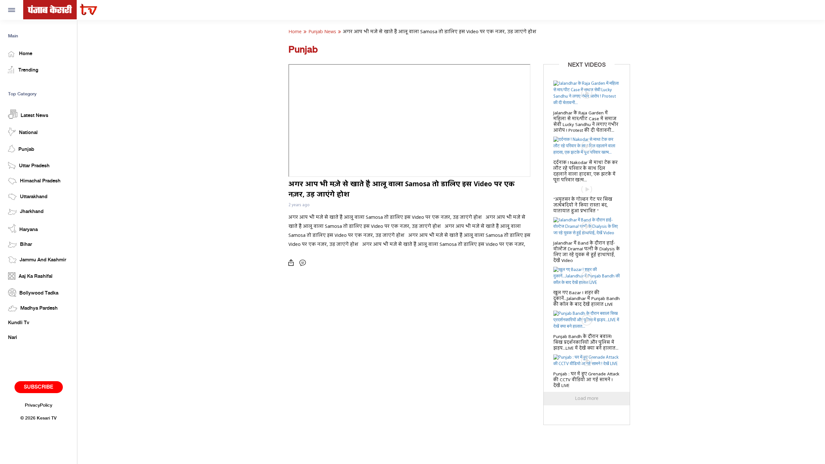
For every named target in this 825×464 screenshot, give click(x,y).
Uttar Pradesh (34, 166)
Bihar (26, 244)
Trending (27, 70)
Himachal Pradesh (40, 181)
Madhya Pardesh (39, 308)
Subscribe (38, 387)
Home (25, 53)
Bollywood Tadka (38, 293)
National (28, 132)
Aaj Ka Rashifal (36, 276)
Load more (586, 398)
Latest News (34, 115)
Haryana (28, 229)
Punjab (26, 149)
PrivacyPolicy (38, 405)
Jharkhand (32, 211)
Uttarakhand (33, 196)
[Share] (292, 262)
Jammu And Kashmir (43, 260)
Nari (12, 337)
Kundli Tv (18, 322)
